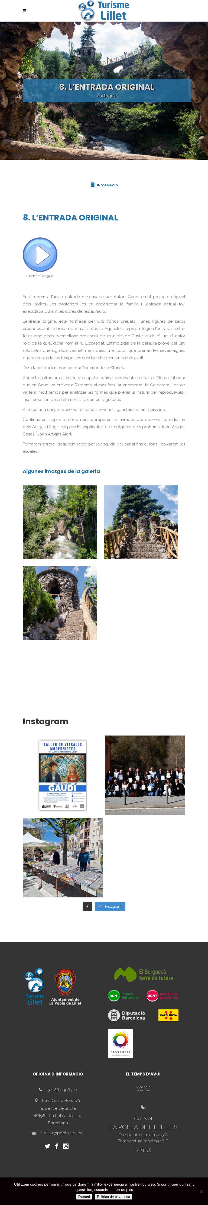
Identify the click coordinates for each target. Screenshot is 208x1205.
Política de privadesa (113, 1197)
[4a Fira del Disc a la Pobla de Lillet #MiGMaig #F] (63, 857)
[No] (201, 1191)
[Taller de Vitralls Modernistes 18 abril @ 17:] (63, 775)
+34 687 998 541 (61, 1090)
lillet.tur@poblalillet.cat (62, 1133)
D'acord (84, 1197)
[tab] (104, 185)
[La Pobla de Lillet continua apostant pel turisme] (145, 775)
